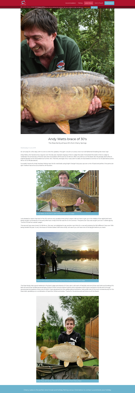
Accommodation (70, 3)
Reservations (109, 3)
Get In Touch (99, 3)
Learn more (87, 7)
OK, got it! (94, 7)
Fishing (80, 3)
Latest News (88, 3)
